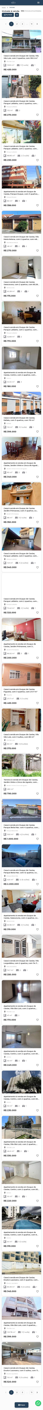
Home (4, 7)
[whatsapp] (38, 1403)
